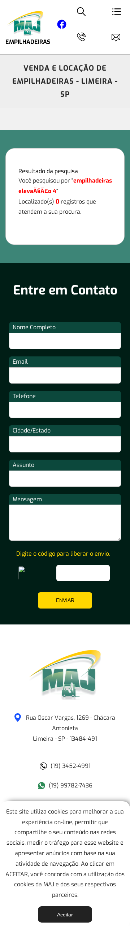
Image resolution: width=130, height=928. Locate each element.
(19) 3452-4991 (71, 766)
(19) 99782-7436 (70, 785)
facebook (61, 25)
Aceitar (65, 914)
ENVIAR (65, 600)
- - (70, 728)
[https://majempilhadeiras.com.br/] (65, 698)
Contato (119, 36)
